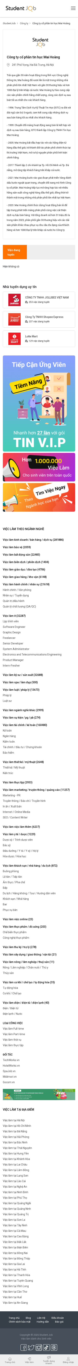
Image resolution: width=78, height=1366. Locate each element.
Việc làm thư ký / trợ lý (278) (20, 947)
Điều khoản (57, 1317)
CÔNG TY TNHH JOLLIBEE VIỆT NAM (47, 297)
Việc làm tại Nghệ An (15, 1186)
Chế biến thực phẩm (15, 932)
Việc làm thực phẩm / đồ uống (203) (24, 926)
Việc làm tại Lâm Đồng (16, 1170)
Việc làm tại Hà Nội (14, 1120)
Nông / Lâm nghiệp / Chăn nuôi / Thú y (25, 967)
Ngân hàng (9, 736)
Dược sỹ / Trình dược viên (18, 839)
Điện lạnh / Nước (12, 1013)
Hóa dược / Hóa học (14, 856)
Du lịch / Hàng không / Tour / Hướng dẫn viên (29, 893)
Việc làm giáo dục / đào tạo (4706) (24, 569)
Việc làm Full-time (13, 1028)
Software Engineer (14, 626)
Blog (28, 1317)
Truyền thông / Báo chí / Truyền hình (24, 800)
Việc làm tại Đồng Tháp (16, 1258)
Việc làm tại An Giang (15, 1302)
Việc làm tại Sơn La (14, 1219)
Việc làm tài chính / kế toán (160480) (25, 725)
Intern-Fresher (11, 665)
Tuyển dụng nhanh (49, 1362)
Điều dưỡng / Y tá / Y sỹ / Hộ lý (20, 850)
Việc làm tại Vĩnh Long (16, 1286)
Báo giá (59, 1321)
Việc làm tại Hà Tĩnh (14, 1269)
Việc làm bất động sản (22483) (21, 554)
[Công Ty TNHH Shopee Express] (14, 319)
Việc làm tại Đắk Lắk (14, 1241)
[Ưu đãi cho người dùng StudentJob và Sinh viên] (39, 1094)
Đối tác (7, 1054)
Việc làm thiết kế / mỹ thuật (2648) (23, 762)
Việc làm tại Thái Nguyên (17, 1147)
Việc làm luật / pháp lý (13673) (21, 689)
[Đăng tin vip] (39, 403)
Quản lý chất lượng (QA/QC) (19, 606)
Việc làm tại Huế (12, 1297)
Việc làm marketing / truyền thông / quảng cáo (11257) (36, 789)
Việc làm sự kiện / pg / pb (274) (22, 717)
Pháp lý (7, 695)
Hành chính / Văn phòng (17, 589)
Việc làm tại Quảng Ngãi (17, 1203)
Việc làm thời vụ (12, 1039)
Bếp (5, 887)
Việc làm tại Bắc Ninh (15, 1142)
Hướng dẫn (43, 1321)
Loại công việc (13, 1023)
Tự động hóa (10, 987)
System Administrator (16, 649)
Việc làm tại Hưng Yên (16, 1153)
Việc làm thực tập (13, 1045)
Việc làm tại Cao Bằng (16, 1236)
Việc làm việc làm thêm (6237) (21, 826)
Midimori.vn (10, 1076)
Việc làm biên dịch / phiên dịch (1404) (26, 562)
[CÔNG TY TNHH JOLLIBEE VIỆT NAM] (14, 299)
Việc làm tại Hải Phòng (16, 1136)
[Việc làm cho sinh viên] (39, 466)
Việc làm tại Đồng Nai (15, 1253)
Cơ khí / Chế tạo (12, 993)
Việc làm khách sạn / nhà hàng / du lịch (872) (30, 865)
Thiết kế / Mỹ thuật (14, 767)
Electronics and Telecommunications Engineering (32, 654)
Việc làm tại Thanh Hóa (16, 1275)
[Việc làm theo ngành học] (39, 497)
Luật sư (7, 700)
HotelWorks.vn (11, 1065)
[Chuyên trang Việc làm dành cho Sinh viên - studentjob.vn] (21, 8)
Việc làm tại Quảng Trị (16, 1214)
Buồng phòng (11, 871)
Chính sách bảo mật (19, 1321)
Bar (5, 904)
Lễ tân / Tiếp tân (12, 876)
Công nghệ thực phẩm (16, 937)
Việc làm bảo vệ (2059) (17, 547)
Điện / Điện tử (11, 1008)
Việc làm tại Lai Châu (15, 1164)
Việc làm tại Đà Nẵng (15, 1131)
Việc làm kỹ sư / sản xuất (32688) (23, 674)
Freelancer (9, 637)
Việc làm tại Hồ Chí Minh (17, 1125)
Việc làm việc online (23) (18, 919)
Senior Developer (13, 643)
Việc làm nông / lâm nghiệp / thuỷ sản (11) (28, 961)
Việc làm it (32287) (14, 615)
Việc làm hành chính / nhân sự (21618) (26, 584)
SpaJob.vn (9, 1071)
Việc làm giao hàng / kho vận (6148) (25, 576)
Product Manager (13, 660)
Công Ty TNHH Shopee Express (44, 316)
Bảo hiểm (8, 752)
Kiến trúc (8, 773)
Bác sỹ (7, 845)
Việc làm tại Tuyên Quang (18, 1280)
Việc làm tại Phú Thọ (15, 1197)
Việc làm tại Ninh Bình (15, 1192)
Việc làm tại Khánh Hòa (16, 1159)
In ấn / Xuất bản (12, 806)
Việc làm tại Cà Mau (14, 1230)
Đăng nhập (68, 1362)
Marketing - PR (11, 795)
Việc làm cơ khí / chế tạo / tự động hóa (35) (29, 982)
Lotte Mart (31, 336)
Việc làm (29, 1362)
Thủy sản (8, 973)
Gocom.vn (9, 1082)
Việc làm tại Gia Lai (14, 1264)
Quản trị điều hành (13, 600)
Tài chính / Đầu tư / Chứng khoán (22, 747)
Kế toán (7, 730)
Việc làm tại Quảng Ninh (17, 1208)
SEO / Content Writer (15, 817)
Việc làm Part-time (14, 1034)
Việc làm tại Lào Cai (14, 1181)
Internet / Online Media (16, 811)
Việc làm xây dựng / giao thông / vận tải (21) (30, 954)
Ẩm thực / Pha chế (14, 882)
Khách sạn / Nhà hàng (16, 898)
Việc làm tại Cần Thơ (15, 1291)
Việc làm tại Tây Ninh (15, 1225)
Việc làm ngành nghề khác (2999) (23, 710)
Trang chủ (14, 1317)
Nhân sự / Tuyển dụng (16, 595)
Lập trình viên (11, 621)
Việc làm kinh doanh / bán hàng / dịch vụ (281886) (33, 539)
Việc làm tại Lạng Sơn (15, 1175)
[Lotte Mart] (14, 338)
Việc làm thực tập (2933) (18, 782)
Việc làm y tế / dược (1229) (19, 834)
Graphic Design (12, 632)
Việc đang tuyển (14, 252)
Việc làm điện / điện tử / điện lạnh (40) (26, 1002)
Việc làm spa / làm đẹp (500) (20, 682)
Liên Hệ (41, 1317)
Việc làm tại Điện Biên (15, 1247)
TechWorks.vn (11, 1060)
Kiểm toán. (9, 741)
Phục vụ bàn (10, 909)
